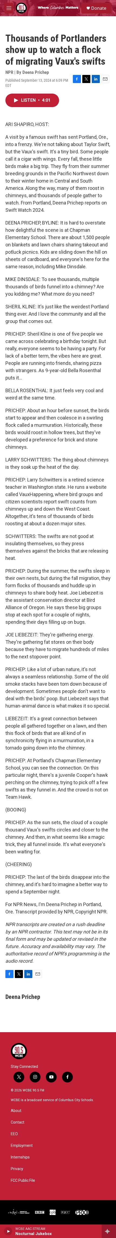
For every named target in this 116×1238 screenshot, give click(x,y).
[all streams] (109, 1231)
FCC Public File (23, 1180)
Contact (17, 1122)
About (16, 1111)
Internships (20, 1157)
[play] (8, 1231)
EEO (14, 1134)
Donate (98, 8)
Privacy (17, 1169)
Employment (22, 1146)
